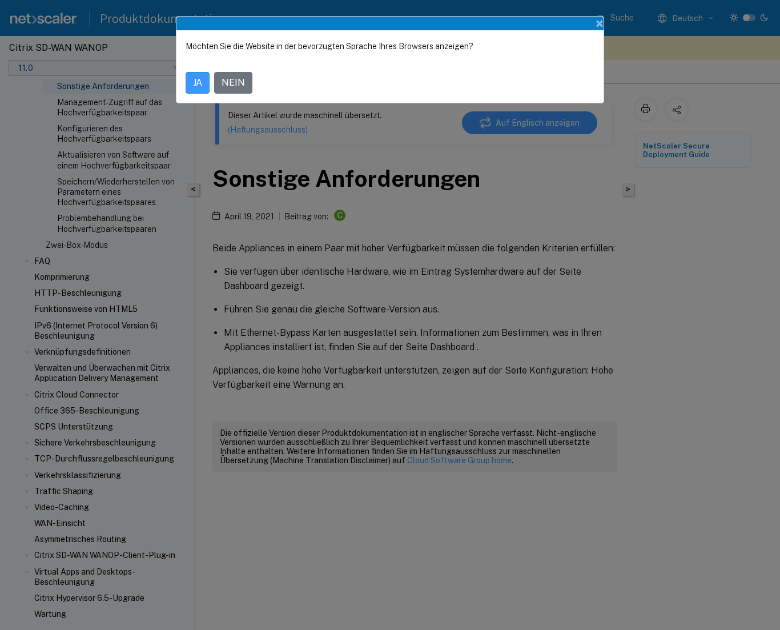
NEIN (233, 82)
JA (197, 82)
